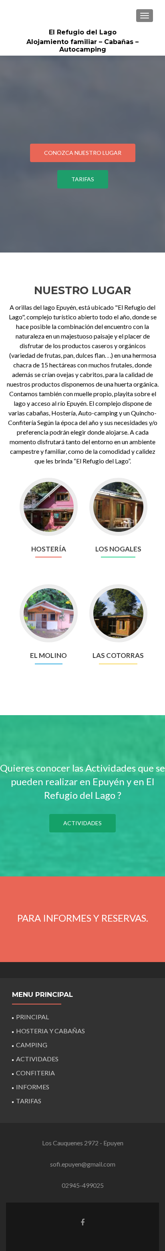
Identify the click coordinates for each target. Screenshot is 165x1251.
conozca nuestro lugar (82, 152)
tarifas (82, 179)
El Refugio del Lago (83, 32)
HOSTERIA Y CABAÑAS (50, 1030)
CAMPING (31, 1045)
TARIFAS (28, 1101)
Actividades (82, 823)
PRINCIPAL (32, 1016)
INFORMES (32, 1087)
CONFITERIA (35, 1073)
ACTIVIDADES (37, 1059)
